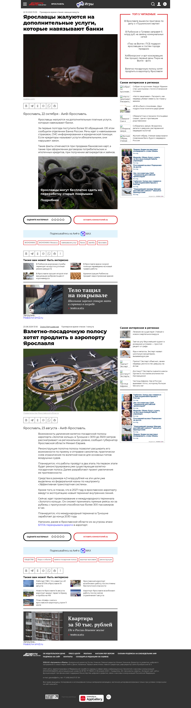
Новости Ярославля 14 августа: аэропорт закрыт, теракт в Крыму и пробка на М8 (51, 593)
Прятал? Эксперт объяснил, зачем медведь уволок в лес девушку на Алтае (149, 363)
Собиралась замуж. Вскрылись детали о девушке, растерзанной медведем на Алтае (148, 128)
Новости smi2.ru (33, 317)
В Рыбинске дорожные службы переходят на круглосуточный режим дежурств (50, 266)
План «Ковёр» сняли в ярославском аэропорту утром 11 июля (51, 602)
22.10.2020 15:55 (30, 12)
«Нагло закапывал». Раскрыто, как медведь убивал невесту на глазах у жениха (149, 98)
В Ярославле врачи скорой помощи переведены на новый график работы (97, 266)
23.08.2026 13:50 (30, 327)
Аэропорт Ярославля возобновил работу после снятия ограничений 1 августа (99, 593)
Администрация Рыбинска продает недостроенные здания (98, 274)
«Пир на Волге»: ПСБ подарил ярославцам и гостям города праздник (143, 46)
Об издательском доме (54, 654)
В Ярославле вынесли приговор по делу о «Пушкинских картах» (144, 22)
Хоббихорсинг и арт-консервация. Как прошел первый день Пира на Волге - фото (144, 58)
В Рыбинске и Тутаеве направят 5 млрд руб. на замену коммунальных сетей (143, 34)
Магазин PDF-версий (104, 654)
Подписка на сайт (51, 657)
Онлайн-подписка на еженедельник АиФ (137, 654)
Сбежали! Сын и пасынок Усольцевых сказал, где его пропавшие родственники (150, 118)
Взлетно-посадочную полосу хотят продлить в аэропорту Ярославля (144, 70)
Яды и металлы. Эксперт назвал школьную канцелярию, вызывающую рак (147, 353)
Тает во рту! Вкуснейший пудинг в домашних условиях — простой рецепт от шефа (149, 344)
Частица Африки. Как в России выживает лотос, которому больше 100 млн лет (149, 383)
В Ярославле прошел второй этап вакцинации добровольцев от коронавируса (52, 275)
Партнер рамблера (69, 697)
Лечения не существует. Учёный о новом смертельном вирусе (148, 333)
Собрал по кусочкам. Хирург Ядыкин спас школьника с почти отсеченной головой (150, 88)
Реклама (88, 654)
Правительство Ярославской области (41, 413)
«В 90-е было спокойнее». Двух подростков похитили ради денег (148, 107)
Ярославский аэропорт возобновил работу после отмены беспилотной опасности (99, 583)
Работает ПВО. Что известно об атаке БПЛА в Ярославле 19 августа (51, 583)
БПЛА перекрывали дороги (55, 525)
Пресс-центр (74, 654)
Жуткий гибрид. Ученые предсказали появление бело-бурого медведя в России (150, 138)
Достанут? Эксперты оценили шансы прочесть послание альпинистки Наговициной (150, 373)
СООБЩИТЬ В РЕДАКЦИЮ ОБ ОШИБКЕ (92, 657)
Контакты (68, 657)
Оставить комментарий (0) (95, 220)
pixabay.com (29, 99)
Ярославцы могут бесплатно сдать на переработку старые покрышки (71, 192)
